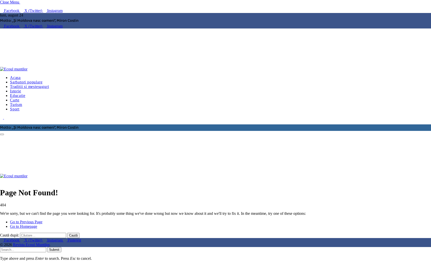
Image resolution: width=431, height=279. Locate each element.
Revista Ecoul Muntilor (31, 245)
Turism (16, 104)
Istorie (15, 91)
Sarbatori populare (26, 82)
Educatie (17, 95)
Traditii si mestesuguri (29, 86)
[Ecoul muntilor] (76, 69)
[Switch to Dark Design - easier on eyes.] (2, 117)
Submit (54, 250)
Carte (14, 100)
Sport (14, 109)
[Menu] (2, 134)
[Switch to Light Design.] (5, 117)
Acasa (15, 77)
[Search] (1, 122)
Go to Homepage (23, 226)
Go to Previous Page (26, 222)
